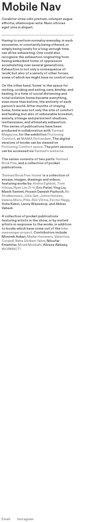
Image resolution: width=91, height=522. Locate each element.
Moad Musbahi (30, 245)
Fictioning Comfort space (22, 147)
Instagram (25, 519)
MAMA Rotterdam (36, 138)
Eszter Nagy (59, 200)
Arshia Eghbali (44, 183)
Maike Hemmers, (40, 236)
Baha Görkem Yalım (30, 241)
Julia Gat (31, 196)
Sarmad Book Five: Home (21, 175)
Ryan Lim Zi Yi (24, 187)
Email (6, 519)
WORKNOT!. (12, 249)
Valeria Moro (12, 200)
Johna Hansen (51, 196)
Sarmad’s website (48, 151)
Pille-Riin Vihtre (35, 200)
